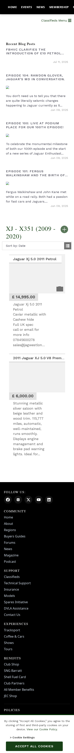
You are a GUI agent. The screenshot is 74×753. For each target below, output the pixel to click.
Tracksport (12, 630)
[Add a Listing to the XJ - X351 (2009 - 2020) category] (64, 229)
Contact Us (12, 615)
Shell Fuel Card (15, 677)
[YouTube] (39, 500)
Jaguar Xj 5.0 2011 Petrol (35, 259)
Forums (9, 542)
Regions (10, 530)
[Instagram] (18, 500)
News (41, 7)
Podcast (10, 561)
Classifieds (12, 577)
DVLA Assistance (16, 608)
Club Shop (11, 664)
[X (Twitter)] (28, 500)
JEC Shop (10, 696)
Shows (9, 643)
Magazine (11, 555)
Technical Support (17, 583)
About (8, 523)
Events (26, 7)
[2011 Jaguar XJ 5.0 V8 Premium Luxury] (37, 372)
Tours (8, 649)
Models (9, 596)
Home (12, 7)
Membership (59, 7)
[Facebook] (8, 500)
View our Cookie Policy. (42, 729)
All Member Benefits (19, 689)
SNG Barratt (13, 670)
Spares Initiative (16, 602)
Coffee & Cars (14, 636)
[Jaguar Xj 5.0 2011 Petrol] (37, 273)
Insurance (11, 589)
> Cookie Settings (22, 737)
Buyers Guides (14, 536)
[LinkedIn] (49, 500)
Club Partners (14, 683)
